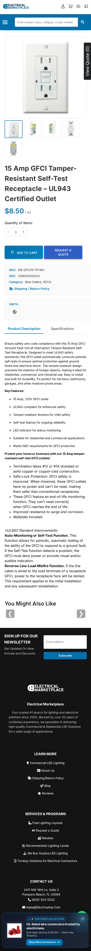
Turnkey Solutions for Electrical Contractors (47, 861)
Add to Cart (26, 253)
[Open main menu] (6, 22)
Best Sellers (33, 282)
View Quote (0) (87, 61)
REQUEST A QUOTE (63, 252)
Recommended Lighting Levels (47, 845)
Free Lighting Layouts (47, 823)
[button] (63, 7)
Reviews (47, 793)
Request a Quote (47, 830)
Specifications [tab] (62, 328)
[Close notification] (83, 919)
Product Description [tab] (24, 328)
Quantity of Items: (19, 223)
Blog (47, 785)
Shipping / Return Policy (32, 288)
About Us (47, 770)
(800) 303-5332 (43, 899)
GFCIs (47, 282)
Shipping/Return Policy (47, 778)
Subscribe (65, 655)
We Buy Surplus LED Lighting (47, 853)
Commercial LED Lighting (47, 763)
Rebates (47, 838)
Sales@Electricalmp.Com (42, 907)
